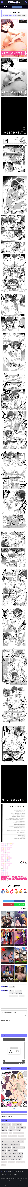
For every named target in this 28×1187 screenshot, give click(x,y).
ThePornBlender (13, 1174)
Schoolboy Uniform (6, 1153)
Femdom (4, 1136)
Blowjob (24, 1127)
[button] (2, 1090)
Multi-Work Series (6, 1147)
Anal (10, 1124)
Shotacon (4, 1156)
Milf (14, 1141)
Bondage (4, 1130)
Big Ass (19, 1124)
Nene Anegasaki (14, 996)
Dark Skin (18, 1130)
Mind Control (5, 1144)
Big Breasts (18, 990)
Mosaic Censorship (15, 1144)
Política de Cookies (18, 1171)
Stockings (4, 1159)
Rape (15, 1150)
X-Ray (3, 1165)
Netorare (22, 996)
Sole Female (12, 1156)
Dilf (11, 1133)
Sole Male (20, 1156)
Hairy (15, 1139)
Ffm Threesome (13, 1136)
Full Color (21, 1136)
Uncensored (12, 1162)
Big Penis (12, 1127)
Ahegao (12, 990)
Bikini (18, 1127)
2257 (3, 1171)
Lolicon (9, 1141)
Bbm (14, 1124)
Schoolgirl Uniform (18, 1153)
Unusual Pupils (20, 1162)
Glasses (4, 1139)
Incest (3, 1141)
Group (10, 1139)
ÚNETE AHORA (17, 6)
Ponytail (10, 1150)
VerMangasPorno (7, 15)
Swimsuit (18, 1159)
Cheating (12, 993)
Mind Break (19, 993)
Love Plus (15, 15)
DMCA (9, 1171)
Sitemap (4, 1174)
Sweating (11, 1159)
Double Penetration (18, 1133)
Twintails (4, 1162)
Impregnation (22, 1139)
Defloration (5, 1133)
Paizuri (4, 1150)
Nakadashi (15, 1147)
